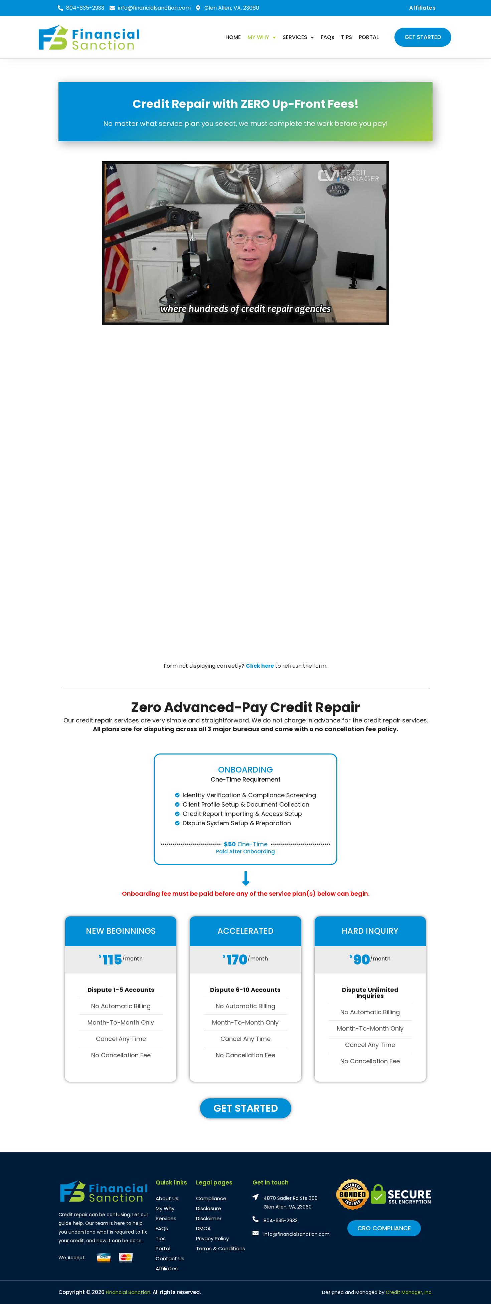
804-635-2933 (281, 1220)
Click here (260, 666)
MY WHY (258, 37)
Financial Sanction (128, 1292)
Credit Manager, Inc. (409, 1292)
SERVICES (295, 37)
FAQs (327, 37)
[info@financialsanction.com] (256, 1233)
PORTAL (369, 37)
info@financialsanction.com (297, 1234)
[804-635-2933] (256, 1219)
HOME (233, 37)
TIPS (346, 37)
